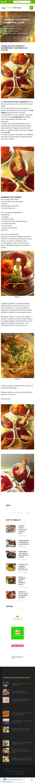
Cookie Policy (21, 771)
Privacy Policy (11, 771)
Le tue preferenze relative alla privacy (14, 779)
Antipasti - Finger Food (11, 28)
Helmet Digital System (17, 773)
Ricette (14, 26)
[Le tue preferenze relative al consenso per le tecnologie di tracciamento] (32, 780)
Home (8, 26)
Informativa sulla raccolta (7, 781)
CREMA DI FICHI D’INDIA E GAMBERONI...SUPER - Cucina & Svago (15, 32)
